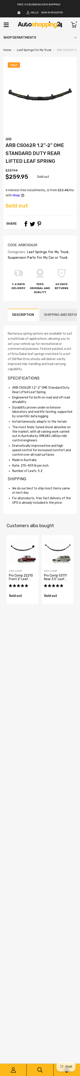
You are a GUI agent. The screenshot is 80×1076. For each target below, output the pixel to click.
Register (57, 12)
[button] (19, 586)
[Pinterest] (39, 224)
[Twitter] (32, 224)
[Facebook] (25, 224)
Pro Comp (15, 571)
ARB (9, 139)
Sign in (45, 12)
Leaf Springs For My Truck (47, 252)
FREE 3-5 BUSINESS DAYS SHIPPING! (38, 4)
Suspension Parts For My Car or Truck (38, 258)
